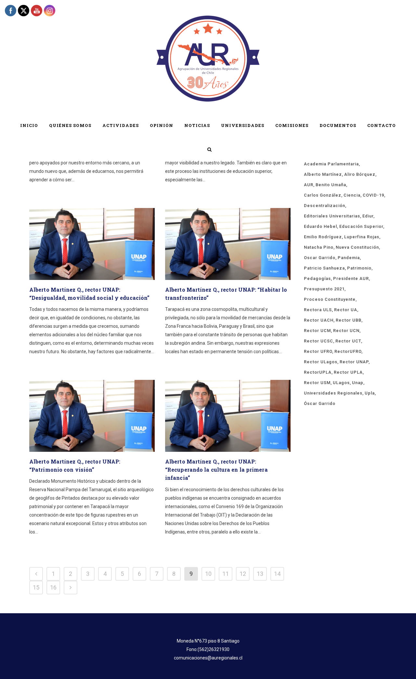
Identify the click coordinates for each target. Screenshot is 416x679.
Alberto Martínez (323, 174)
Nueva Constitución (357, 247)
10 (208, 573)
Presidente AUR (351, 278)
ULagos (341, 382)
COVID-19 (373, 195)
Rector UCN (346, 330)
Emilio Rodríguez (323, 236)
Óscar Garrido (319, 403)
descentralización (324, 205)
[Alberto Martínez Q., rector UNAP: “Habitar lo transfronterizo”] (228, 244)
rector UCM (317, 330)
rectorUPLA (318, 372)
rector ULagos (320, 361)
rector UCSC (318, 341)
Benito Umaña (331, 184)
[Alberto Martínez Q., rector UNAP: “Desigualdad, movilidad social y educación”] (92, 244)
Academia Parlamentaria (331, 163)
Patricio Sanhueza (324, 268)
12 (243, 573)
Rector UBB (348, 320)
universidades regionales (333, 393)
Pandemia (349, 257)
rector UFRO (318, 351)
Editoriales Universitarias (332, 216)
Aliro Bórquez (359, 174)
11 (225, 573)
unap (357, 382)
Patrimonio (359, 268)
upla (370, 393)
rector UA (345, 309)
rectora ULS (318, 309)
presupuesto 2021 (324, 288)
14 (277, 573)
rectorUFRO (347, 351)
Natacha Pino (318, 247)
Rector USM (317, 382)
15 (36, 587)
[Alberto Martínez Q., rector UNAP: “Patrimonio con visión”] (92, 416)
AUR (308, 184)
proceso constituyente (330, 299)
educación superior (361, 226)
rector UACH (318, 320)
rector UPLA (348, 372)
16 (53, 587)
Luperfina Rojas (361, 236)
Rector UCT (348, 341)
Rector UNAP (354, 361)
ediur (367, 216)
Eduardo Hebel (320, 226)
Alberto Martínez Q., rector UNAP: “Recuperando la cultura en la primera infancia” (216, 469)
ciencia (352, 195)
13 (260, 573)
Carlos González (322, 195)
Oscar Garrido (319, 257)
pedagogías (317, 278)
